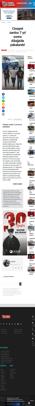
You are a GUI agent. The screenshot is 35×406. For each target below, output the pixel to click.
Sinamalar (3, 381)
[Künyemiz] (33, 338)
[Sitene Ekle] (22, 324)
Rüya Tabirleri (12, 375)
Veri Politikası (4, 333)
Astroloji (12, 378)
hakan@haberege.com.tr (14, 264)
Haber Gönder (17, 333)
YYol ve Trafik (3, 373)
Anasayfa (3, 22)
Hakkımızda (4, 329)
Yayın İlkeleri (4, 331)
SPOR (2, 363)
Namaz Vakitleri (3, 376)
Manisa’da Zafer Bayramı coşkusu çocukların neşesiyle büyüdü (32, 269)
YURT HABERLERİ (5, 355)
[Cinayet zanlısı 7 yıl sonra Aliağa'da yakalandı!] (13, 72)
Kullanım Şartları (18, 329)
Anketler (12, 371)
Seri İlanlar (3, 383)
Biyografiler (13, 373)
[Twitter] (4, 324)
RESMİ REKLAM (5, 356)
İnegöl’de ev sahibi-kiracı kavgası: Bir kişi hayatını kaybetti (31, 228)
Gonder (20, 284)
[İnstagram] (7, 324)
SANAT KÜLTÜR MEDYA (7, 360)
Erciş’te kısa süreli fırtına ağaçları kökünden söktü (32, 79)
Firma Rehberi (3, 386)
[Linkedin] (13, 324)
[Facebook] (2, 324)
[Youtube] (10, 324)
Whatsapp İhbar (18, 331)
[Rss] (16, 324)
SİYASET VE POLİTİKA (6, 358)
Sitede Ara (12, 369)
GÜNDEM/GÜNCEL (22, 3)
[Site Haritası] (19, 324)
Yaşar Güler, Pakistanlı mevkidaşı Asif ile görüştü (32, 152)
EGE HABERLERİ (5, 353)
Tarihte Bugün (2, 379)
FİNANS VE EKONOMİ (6, 362)
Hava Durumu (3, 370)
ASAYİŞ (9, 22)
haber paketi (3, 402)
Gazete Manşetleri (3, 389)
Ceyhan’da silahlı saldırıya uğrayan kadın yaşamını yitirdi (32, 128)
